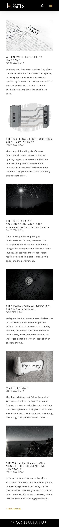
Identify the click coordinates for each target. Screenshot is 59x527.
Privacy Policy (23, 522)
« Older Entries (13, 508)
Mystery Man (17, 388)
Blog (22, 62)
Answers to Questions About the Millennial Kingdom (25, 465)
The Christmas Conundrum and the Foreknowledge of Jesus (27, 224)
